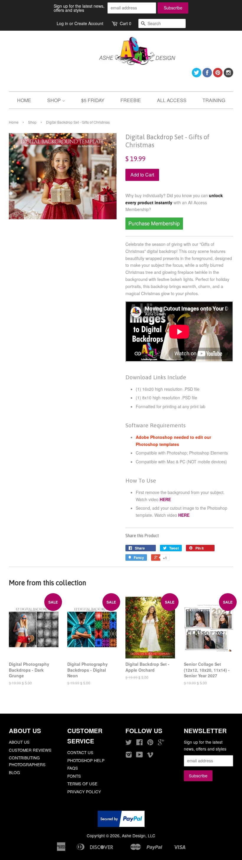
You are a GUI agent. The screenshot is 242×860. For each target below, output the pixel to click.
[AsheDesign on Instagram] (228, 75)
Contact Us (80, 752)
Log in (62, 23)
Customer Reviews (30, 750)
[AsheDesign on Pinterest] (218, 75)
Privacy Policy (84, 791)
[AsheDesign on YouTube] (139, 755)
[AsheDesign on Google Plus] (161, 743)
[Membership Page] (154, 228)
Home (14, 122)
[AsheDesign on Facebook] (207, 75)
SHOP (54, 100)
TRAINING (213, 100)
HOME (24, 100)
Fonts (74, 776)
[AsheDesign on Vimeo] (150, 755)
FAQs (72, 768)
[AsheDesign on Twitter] (196, 75)
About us (19, 742)
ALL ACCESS (172, 100)
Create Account (88, 23)
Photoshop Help (85, 760)
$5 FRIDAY (92, 100)
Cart (125, 23)
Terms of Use (82, 784)
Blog (14, 772)
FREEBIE (130, 100)
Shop (32, 122)
